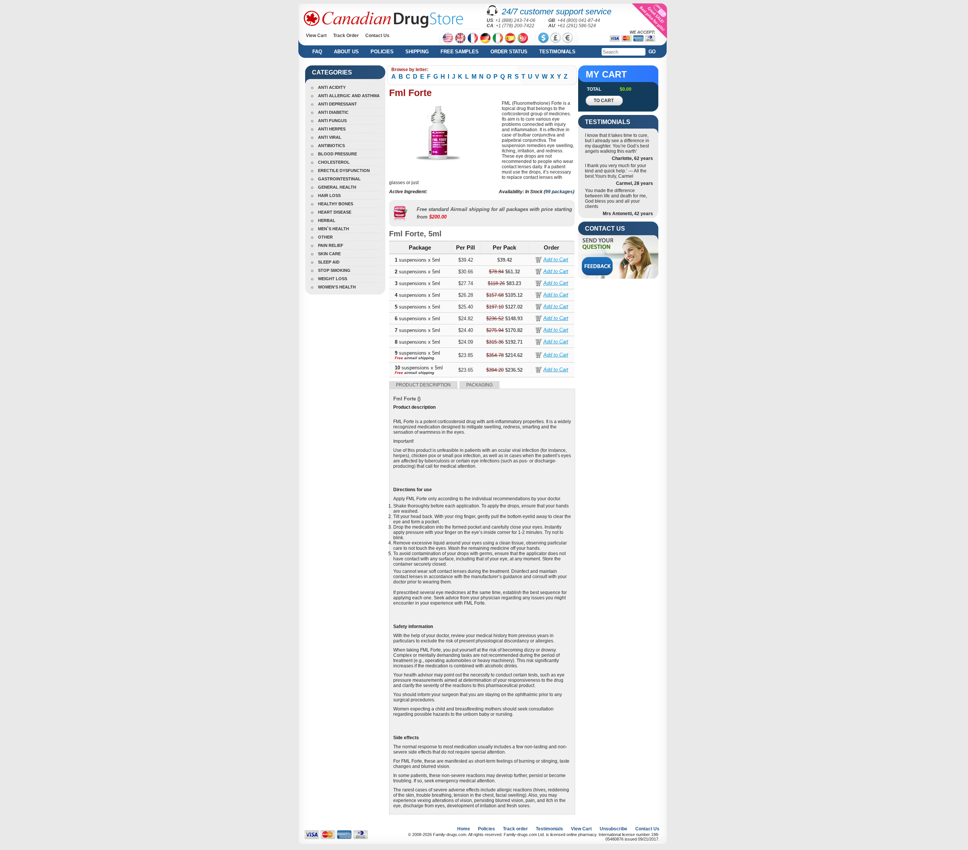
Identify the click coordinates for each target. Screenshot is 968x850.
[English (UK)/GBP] (460, 38)
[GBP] (555, 38)
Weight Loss (332, 278)
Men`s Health (333, 228)
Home (463, 828)
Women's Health (337, 287)
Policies (382, 51)
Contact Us (377, 35)
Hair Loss (329, 195)
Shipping (416, 51)
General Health (337, 187)
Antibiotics (331, 145)
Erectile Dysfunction (344, 170)
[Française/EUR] (472, 38)
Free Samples (459, 51)
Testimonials (557, 51)
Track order (515, 828)
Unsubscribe (613, 828)
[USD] (543, 38)
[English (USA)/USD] (447, 38)
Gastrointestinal (339, 179)
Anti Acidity (332, 87)
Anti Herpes (332, 129)
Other (325, 237)
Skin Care (329, 253)
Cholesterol (334, 162)
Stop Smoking (334, 270)
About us (346, 51)
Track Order (346, 35)
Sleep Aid (329, 262)
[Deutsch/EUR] (485, 38)
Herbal (326, 220)
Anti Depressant (337, 104)
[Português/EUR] (522, 38)
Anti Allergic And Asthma (349, 95)
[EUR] (567, 38)
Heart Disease (334, 212)
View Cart (316, 35)
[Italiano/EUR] (497, 38)
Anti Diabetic (333, 112)
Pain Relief (330, 245)
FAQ (317, 51)
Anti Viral (329, 137)
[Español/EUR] (510, 38)
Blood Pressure (337, 154)
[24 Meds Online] (383, 19)
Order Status (508, 51)
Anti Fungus (332, 120)
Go (652, 51)
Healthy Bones (335, 204)
